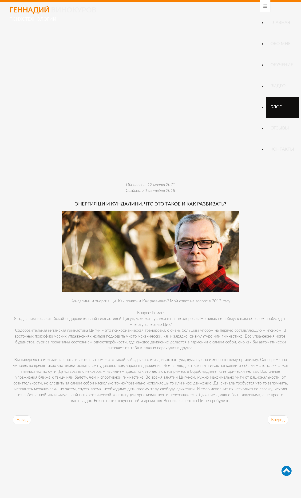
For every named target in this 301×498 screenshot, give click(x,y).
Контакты (282, 149)
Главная (280, 23)
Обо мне (280, 44)
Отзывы (279, 128)
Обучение (281, 65)
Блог (276, 107)
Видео (277, 86)
